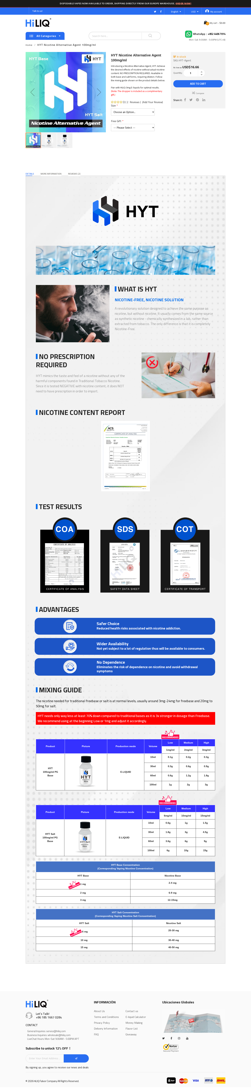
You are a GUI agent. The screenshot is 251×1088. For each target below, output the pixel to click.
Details (30, 173)
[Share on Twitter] (191, 99)
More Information (51, 173)
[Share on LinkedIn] (203, 99)
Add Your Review (152, 102)
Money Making (134, 1022)
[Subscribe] (76, 1058)
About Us (99, 1011)
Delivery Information (106, 1028)
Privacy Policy (102, 1022)
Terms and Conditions (106, 1016)
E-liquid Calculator (136, 1016)
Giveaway (131, 1034)
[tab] (30, 174)
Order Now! (183, 3)
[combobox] (107, 35)
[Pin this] (197, 99)
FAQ (96, 1034)
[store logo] (38, 22)
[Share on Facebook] (185, 99)
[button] (32, 92)
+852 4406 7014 (216, 34)
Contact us (132, 1011)
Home (29, 45)
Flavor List (132, 1028)
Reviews (74, 173)
